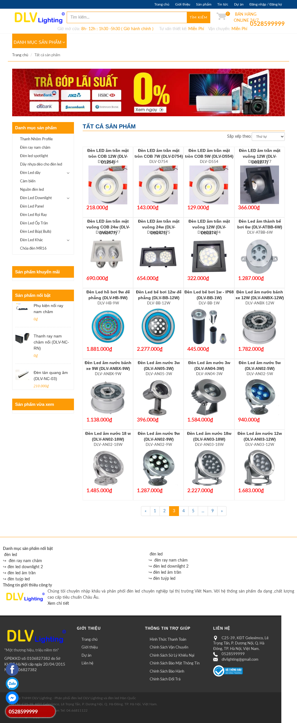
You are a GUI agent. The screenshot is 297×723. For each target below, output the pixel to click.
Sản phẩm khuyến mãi (37, 271)
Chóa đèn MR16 (33, 248)
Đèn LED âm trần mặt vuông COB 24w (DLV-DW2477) (108, 227)
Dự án (239, 4)
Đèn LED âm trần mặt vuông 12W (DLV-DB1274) (209, 227)
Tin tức (222, 4)
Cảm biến (27, 181)
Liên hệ (87, 663)
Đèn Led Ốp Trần (34, 223)
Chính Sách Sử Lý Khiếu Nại (172, 655)
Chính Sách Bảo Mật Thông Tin (175, 663)
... (203, 511)
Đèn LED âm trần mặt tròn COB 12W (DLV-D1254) (108, 156)
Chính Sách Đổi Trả (165, 679)
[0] (221, 17)
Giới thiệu (182, 4)
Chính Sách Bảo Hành (167, 671)
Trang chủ (161, 4)
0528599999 (254, 24)
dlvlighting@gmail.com (240, 660)
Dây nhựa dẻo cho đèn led (41, 164)
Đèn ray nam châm (35, 148)
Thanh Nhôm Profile (36, 139)
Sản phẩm (203, 4)
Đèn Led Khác (31, 240)
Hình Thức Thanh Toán (168, 640)
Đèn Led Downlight (36, 198)
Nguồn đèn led (32, 190)
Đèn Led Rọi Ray (33, 215)
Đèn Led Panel (32, 206)
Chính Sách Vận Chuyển (169, 647)
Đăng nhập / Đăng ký (265, 4)
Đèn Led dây (30, 173)
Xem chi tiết (58, 604)
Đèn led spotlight (34, 156)
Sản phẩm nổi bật (32, 295)
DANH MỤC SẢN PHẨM (37, 42)
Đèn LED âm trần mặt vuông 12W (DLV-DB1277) (259, 156)
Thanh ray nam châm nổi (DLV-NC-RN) (51, 342)
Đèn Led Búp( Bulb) (35, 232)
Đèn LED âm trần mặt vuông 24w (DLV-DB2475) (159, 227)
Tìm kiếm (198, 17)
